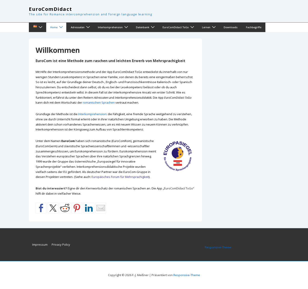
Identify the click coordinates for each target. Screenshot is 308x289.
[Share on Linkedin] (88, 208)
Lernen (206, 27)
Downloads (230, 27)
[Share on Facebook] (41, 208)
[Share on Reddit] (65, 208)
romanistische (101, 141)
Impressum (40, 244)
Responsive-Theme (218, 247)
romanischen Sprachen (99, 102)
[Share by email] (100, 208)
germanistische (143, 141)
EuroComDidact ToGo (176, 27)
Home (53, 27)
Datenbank (142, 27)
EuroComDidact (50, 8)
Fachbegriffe (253, 27)
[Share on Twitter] (53, 208)
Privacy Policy (61, 244)
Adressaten (78, 27)
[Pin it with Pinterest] (76, 208)
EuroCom (68, 141)
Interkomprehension (110, 27)
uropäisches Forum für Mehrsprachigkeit (121, 177)
